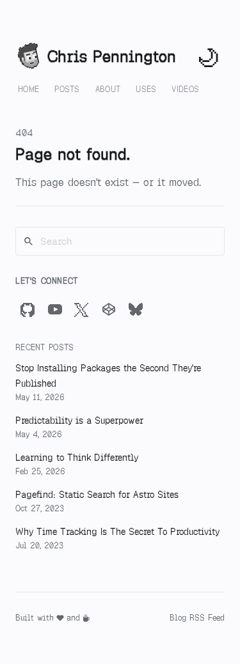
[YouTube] (55, 309)
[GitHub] (28, 309)
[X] (82, 309)
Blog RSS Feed (197, 618)
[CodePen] (109, 309)
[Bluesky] (135, 309)
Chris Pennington (111, 56)
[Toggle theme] (209, 57)
